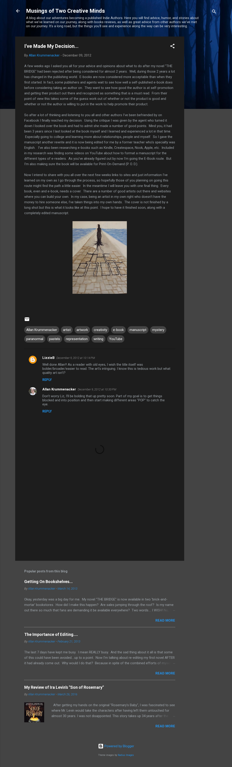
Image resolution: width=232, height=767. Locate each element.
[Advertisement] (202, 105)
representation (77, 339)
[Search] (214, 12)
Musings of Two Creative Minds (65, 11)
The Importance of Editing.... (51, 634)
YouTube (115, 339)
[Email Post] (27, 321)
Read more (165, 620)
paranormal (34, 339)
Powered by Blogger (119, 746)
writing (98, 339)
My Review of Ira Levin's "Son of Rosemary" (64, 687)
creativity (100, 330)
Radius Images (126, 755)
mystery (158, 330)
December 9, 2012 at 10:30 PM (97, 389)
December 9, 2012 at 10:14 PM (75, 358)
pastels (54, 339)
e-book (118, 330)
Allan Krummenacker (41, 330)
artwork (82, 330)
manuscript (138, 330)
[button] (172, 46)
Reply (47, 380)
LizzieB (48, 358)
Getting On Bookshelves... (48, 581)
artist (67, 330)
